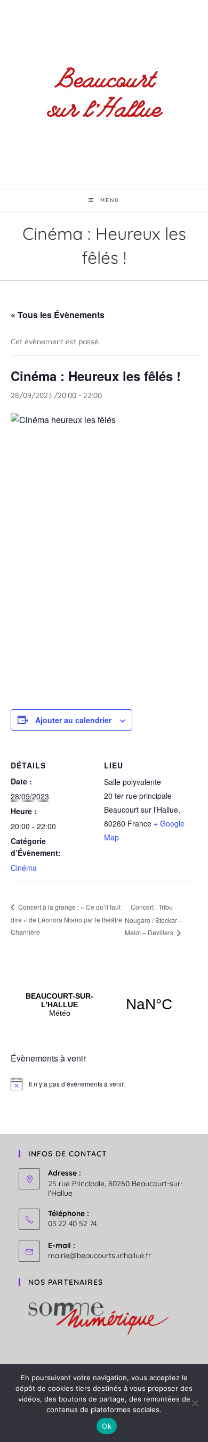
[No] (194, 1403)
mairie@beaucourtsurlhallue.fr (99, 1255)
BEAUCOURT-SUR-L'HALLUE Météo (104, 1004)
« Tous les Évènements (58, 315)
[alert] (104, 1084)
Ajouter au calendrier (73, 720)
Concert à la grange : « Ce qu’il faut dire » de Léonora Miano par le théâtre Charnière (66, 919)
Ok (106, 1426)
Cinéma (24, 867)
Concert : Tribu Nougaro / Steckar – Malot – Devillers (153, 919)
